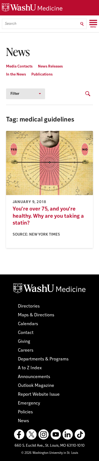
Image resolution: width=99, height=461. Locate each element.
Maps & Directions (36, 315)
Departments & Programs (43, 359)
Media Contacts (19, 66)
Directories (29, 306)
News (23, 421)
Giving (24, 341)
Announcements (34, 377)
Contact (26, 333)
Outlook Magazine (36, 386)
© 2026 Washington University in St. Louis (49, 453)
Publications (42, 74)
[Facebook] (19, 434)
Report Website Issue (39, 394)
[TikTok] (80, 434)
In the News (16, 74)
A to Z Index (30, 368)
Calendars (28, 324)
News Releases (50, 66)
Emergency (29, 403)
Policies (25, 412)
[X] (31, 434)
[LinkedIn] (67, 434)
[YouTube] (55, 434)
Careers (25, 350)
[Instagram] (43, 434)
